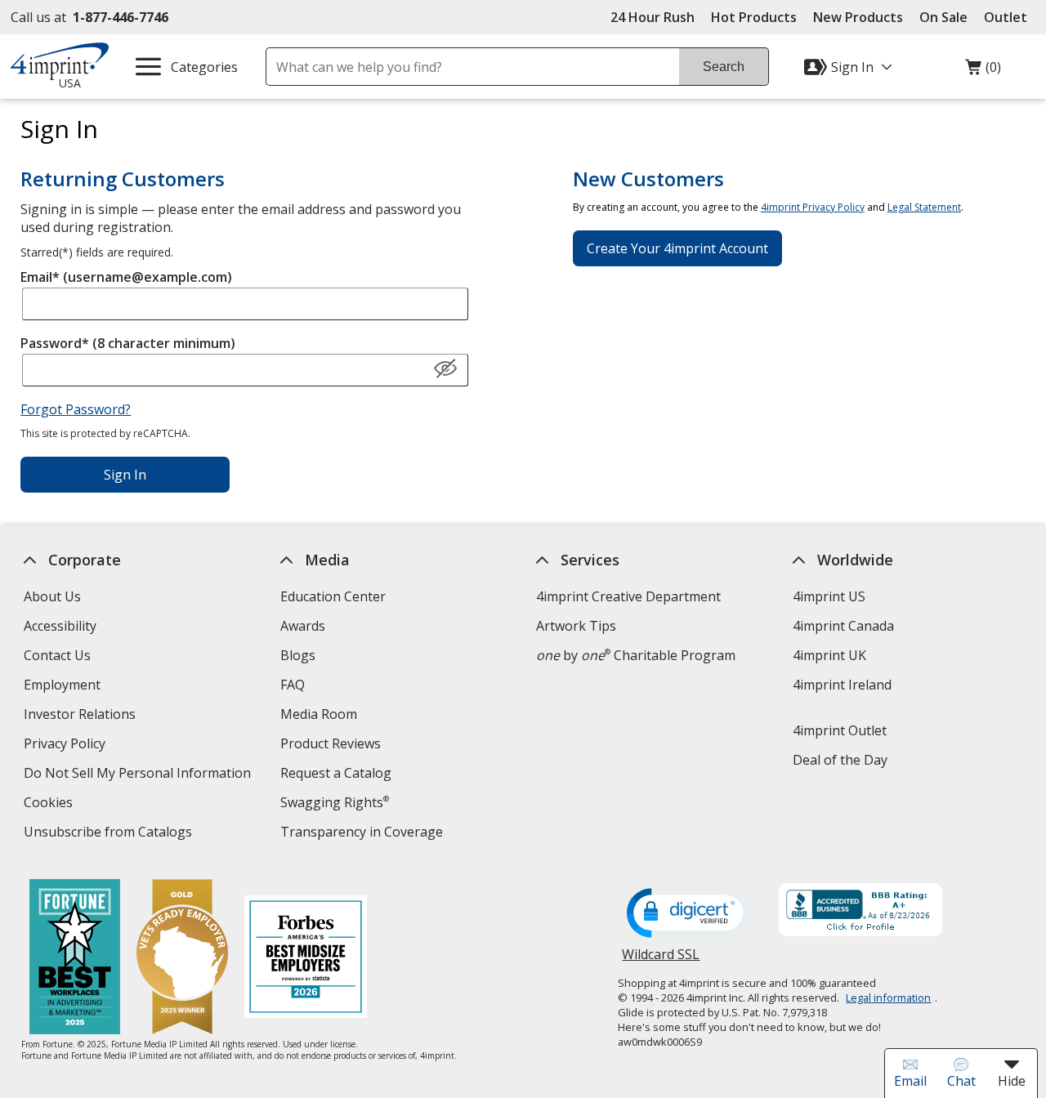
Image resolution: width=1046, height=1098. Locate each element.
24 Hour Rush (652, 17)
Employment (62, 685)
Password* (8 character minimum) (127, 343)
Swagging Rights (334, 802)
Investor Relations (82, 716)
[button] (445, 369)
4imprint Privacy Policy (813, 207)
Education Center (333, 596)
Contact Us (57, 655)
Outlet (1009, 17)
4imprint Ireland (842, 685)
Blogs (297, 655)
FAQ (292, 685)
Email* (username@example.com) (126, 277)
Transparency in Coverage (363, 834)
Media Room (318, 714)
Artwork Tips (576, 626)
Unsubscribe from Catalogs (110, 834)
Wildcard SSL (661, 960)
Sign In (125, 475)
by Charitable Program (635, 655)
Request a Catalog (335, 773)
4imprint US (829, 596)
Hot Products (754, 17)
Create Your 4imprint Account (677, 248)
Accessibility (60, 626)
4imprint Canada (843, 626)
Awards (302, 626)
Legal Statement (924, 207)
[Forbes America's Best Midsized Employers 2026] (304, 958)
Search (723, 67)
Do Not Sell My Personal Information (139, 775)
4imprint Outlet (840, 730)
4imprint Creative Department (628, 596)
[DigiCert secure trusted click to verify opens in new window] (688, 914)
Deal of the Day (840, 760)
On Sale (943, 17)
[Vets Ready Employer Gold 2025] (181, 958)
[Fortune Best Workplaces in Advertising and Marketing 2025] (73, 958)
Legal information (888, 997)
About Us (52, 596)
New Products (858, 17)
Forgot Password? (75, 409)
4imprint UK (829, 655)
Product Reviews (330, 743)
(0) (983, 71)
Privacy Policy (67, 745)
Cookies (50, 804)
